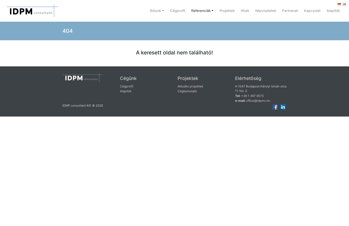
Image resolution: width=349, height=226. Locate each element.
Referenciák (201, 10)
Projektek (227, 10)
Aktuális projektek (190, 86)
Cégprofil (177, 10)
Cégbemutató (187, 91)
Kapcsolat (312, 10)
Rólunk (155, 10)
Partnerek (290, 10)
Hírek (245, 10)
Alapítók (333, 10)
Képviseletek (265, 10)
